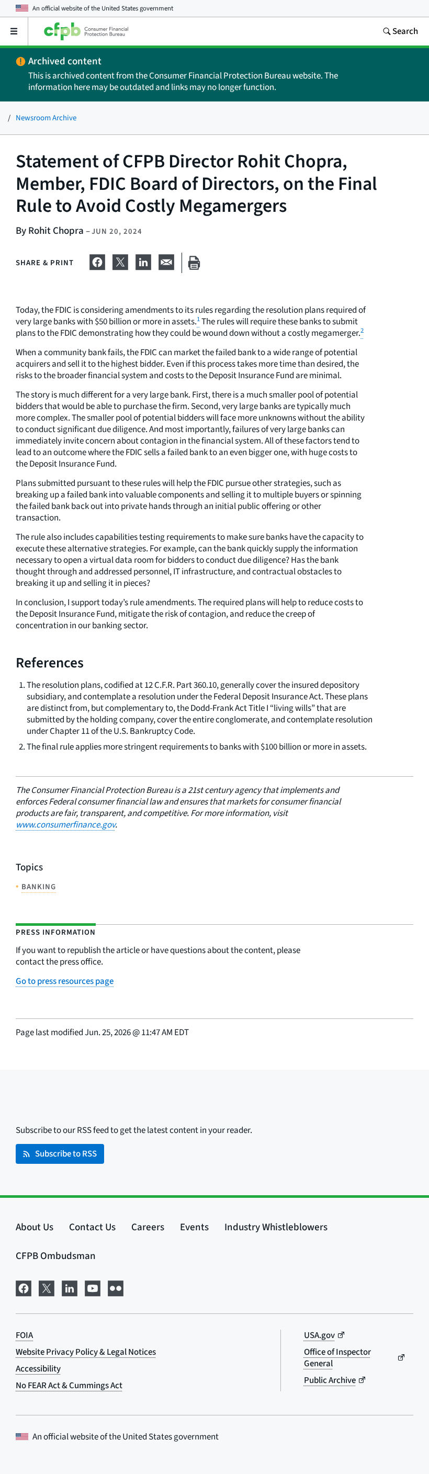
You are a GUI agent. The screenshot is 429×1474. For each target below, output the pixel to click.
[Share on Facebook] (97, 261)
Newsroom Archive (46, 118)
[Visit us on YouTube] (92, 1287)
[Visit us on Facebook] (23, 1287)
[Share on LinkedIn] (143, 261)
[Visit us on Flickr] (115, 1287)
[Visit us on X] (46, 1287)
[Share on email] (166, 261)
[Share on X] (120, 261)
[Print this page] (194, 263)
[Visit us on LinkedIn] (69, 1287)
